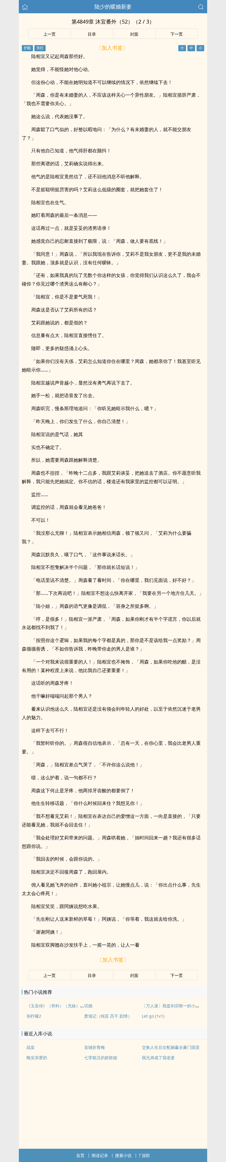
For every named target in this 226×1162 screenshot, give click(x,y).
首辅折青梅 (94, 1047)
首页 (80, 1155)
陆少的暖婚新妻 (113, 6)
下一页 (176, 34)
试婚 (88, 1006)
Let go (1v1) (153, 1016)
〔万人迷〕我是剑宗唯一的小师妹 (173, 1006)
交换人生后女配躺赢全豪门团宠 (171, 1047)
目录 (92, 34)
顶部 (146, 1155)
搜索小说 (123, 1155)
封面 (134, 34)
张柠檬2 (33, 1016)
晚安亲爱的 (36, 1057)
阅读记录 (100, 1155)
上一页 (49, 34)
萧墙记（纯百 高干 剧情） (108, 1016)
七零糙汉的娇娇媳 (100, 1057)
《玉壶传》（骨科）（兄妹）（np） (60, 1006)
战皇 (30, 1047)
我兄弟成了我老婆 (158, 1057)
